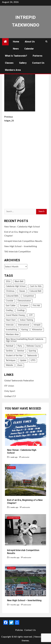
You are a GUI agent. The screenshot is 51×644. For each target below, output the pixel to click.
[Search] (46, 41)
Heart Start (11, 320)
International (23, 325)
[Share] (17, 622)
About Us (30, 41)
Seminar (20, 351)
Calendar (29, 48)
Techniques (10, 360)
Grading (9, 310)
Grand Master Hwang (15, 315)
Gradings (21, 310)
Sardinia (9, 351)
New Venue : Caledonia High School (22, 227)
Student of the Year (14, 356)
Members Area (13, 70)
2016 (8, 282)
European (24, 306)
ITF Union (9, 386)
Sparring (32, 351)
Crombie (9, 301)
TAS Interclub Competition (17, 251)
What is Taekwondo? (16, 55)
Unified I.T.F (10, 396)
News (16, 48)
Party (20, 346)
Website (9, 365)
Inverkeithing (11, 330)
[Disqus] (25, 166)
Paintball (9, 346)
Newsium (39, 637)
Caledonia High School (16, 286)
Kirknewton (37, 330)
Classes (9, 63)
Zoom (19, 365)
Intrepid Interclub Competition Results (23, 241)
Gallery (22, 63)
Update (23, 360)
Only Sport (9, 391)
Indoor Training (26, 320)
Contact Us (38, 63)
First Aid (36, 306)
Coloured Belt (35, 291)
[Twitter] (11, 622)
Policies (19, 630)
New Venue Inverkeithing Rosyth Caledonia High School (24, 340)
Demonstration (24, 301)
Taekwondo (32, 356)
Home (16, 41)
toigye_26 (9, 119)
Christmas (10, 291)
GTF (31, 315)
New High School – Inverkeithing (20, 246)
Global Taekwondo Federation (19, 380)
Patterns (37, 55)
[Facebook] (5, 622)
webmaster (25, 457)
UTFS (33, 360)
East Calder (11, 306)
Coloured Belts (12, 296)
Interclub (10, 325)
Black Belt (19, 282)
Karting (24, 330)
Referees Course (33, 346)
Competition (28, 296)
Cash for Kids (36, 286)
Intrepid (37, 325)
